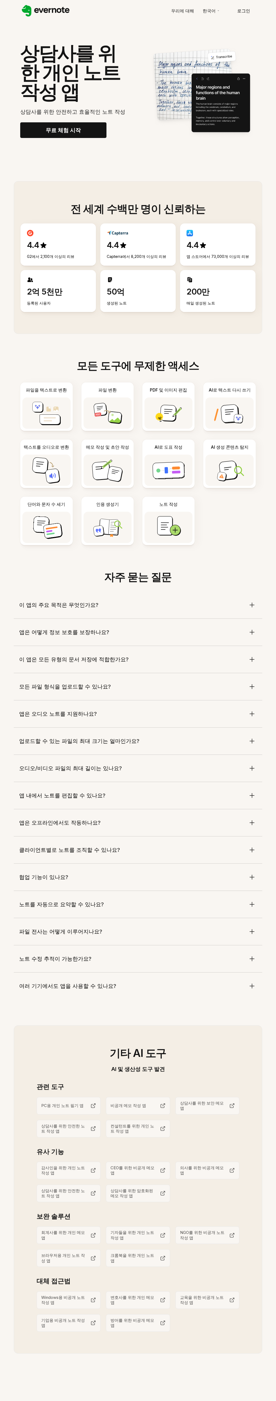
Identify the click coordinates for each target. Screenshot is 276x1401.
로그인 (243, 10)
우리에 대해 (182, 10)
